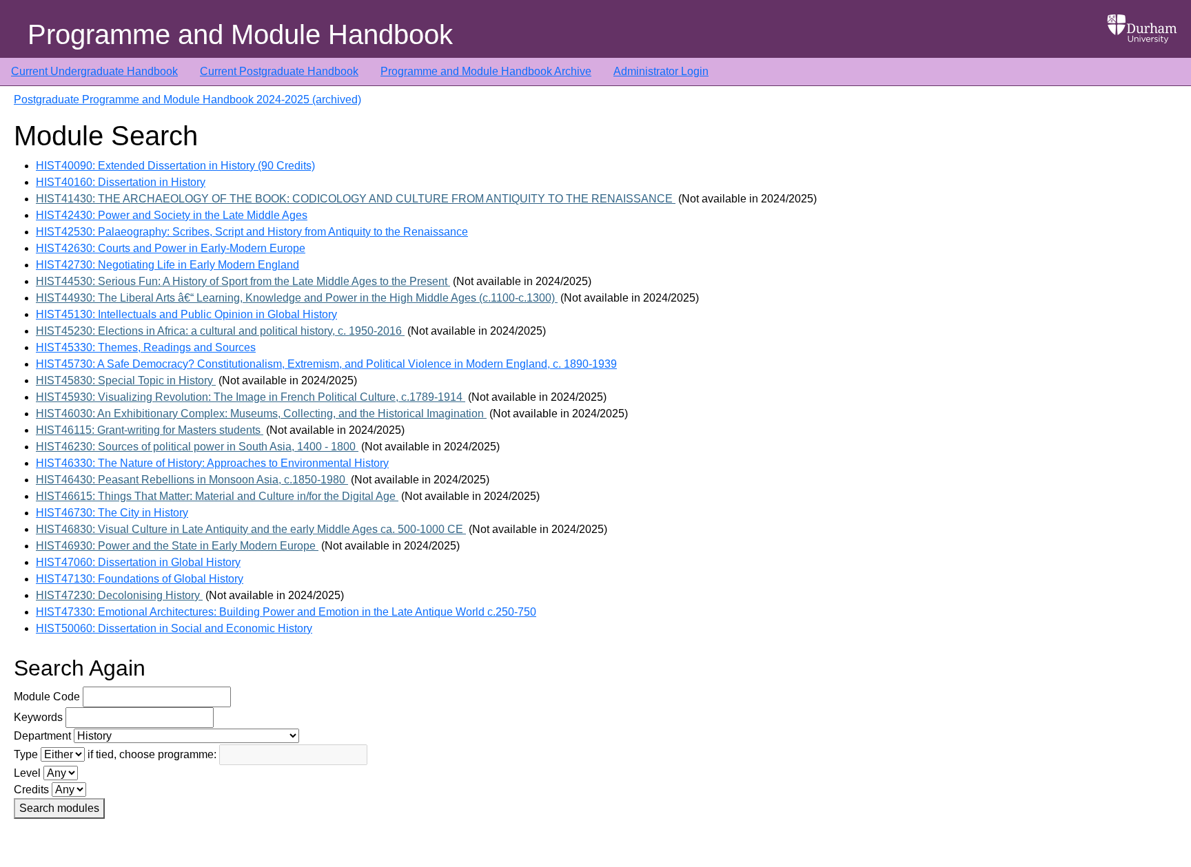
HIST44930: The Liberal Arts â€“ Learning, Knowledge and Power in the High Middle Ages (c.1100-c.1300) (297, 298)
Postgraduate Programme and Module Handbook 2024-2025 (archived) (187, 99)
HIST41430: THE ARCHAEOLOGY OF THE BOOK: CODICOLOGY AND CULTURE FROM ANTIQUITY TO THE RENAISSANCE (355, 199)
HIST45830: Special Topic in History (126, 380)
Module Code (47, 696)
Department (42, 736)
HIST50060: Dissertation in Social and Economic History (174, 628)
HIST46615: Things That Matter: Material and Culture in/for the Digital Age (217, 496)
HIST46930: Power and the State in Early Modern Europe (177, 546)
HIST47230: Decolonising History (119, 595)
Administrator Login (661, 71)
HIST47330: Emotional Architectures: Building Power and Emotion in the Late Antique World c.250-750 (286, 612)
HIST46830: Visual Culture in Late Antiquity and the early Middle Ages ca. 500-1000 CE (251, 529)
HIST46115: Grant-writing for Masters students (149, 430)
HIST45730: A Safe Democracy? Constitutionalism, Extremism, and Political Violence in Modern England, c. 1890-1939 (326, 364)
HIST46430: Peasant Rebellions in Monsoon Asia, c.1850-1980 (192, 479)
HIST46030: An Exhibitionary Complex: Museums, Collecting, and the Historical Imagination (261, 413)
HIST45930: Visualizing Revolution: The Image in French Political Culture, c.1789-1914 (250, 397)
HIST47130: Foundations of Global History (139, 579)
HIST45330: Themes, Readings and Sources (146, 347)
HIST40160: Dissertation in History (120, 182)
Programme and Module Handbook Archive (485, 71)
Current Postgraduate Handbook (279, 71)
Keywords (38, 717)
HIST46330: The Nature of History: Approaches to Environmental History (212, 463)
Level (27, 773)
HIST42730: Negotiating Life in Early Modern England (167, 265)
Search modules (59, 808)
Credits (31, 789)
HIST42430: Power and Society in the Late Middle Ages (171, 215)
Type (26, 754)
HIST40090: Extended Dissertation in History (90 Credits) (175, 165)
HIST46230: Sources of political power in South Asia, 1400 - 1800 (197, 446)
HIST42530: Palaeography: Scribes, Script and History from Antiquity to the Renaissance (252, 232)
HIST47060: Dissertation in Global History (138, 562)
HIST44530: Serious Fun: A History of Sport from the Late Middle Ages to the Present (243, 281)
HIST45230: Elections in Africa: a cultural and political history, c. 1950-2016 (220, 331)
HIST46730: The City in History (112, 513)
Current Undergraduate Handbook (94, 71)
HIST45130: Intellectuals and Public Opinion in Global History (186, 314)
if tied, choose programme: (152, 754)
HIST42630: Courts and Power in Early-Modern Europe (170, 248)
